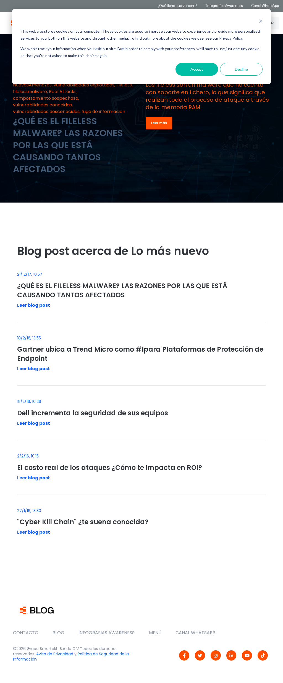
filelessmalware (30, 91)
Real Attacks (63, 91)
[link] (184, 655)
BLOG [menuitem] (58, 633)
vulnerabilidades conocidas (42, 105)
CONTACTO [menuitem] (25, 633)
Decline (241, 69)
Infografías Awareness (224, 5)
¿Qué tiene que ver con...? (177, 5)
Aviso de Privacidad (54, 654)
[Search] (272, 23)
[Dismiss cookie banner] (261, 20)
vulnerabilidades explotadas (84, 85)
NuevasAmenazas (32, 85)
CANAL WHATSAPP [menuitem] (195, 633)
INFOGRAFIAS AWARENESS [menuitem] (106, 633)
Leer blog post (33, 305)
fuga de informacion (103, 111)
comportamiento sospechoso (45, 98)
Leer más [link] (159, 123)
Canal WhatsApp (265, 5)
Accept (196, 69)
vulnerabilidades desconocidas (46, 111)
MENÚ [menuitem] (155, 633)
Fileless (124, 85)
